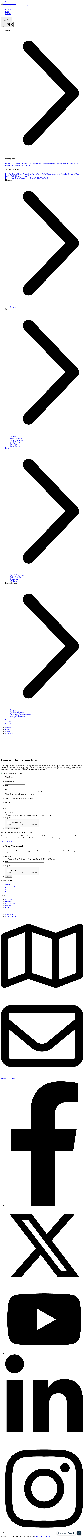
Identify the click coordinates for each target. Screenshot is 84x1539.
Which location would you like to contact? (19, 794)
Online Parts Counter (17, 577)
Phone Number (38, 792)
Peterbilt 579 (74, 163)
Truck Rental (14, 718)
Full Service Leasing (17, 712)
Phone (7, 790)
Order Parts (9, 724)
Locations (8, 720)
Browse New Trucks (12, 178)
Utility (17, 176)
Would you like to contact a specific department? (22, 798)
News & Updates (49, 859)
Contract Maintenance (17, 716)
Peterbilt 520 (18, 163)
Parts (7, 892)
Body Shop (14, 444)
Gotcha (7, 808)
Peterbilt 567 (64, 163)
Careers (7, 14)
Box (24, 174)
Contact (8, 10)
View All (26, 165)
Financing (8, 888)
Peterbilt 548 (55, 163)
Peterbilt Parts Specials (17, 575)
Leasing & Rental (34, 859)
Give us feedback (11, 916)
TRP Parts (13, 581)
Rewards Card (15, 579)
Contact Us (9, 914)
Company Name (11, 781)
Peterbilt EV (18, 165)
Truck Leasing (10, 886)
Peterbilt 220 (9, 163)
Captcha (8, 818)
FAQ (7, 907)
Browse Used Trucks (27, 178)
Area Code (9, 792)
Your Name (9, 777)
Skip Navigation (6, 2)
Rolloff (73, 174)
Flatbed (44, 174)
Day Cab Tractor (11, 174)
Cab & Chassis (31, 174)
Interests (8, 856)
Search (3, 6)
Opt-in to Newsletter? (12, 813)
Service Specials (15, 446)
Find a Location (6, 841)
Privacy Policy (39, 1536)
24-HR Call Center (16, 440)
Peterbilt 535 (28, 163)
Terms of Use (50, 1536)
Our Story (8, 899)
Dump (39, 174)
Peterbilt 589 (9, 165)
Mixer (59, 174)
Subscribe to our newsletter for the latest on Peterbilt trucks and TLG (31, 815)
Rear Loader (65, 174)
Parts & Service (20, 859)
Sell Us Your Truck (41, 178)
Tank (12, 176)
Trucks (10, 859)
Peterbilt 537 (46, 163)
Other (21, 176)
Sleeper (19, 174)
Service (7, 890)
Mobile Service (15, 442)
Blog (7, 12)
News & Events (10, 903)
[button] (6, 19)
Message (8, 802)
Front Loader (51, 174)
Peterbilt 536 (37, 163)
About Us (8, 722)
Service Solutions (16, 438)
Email (7, 785)
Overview (13, 307)
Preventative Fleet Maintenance (20, 714)
